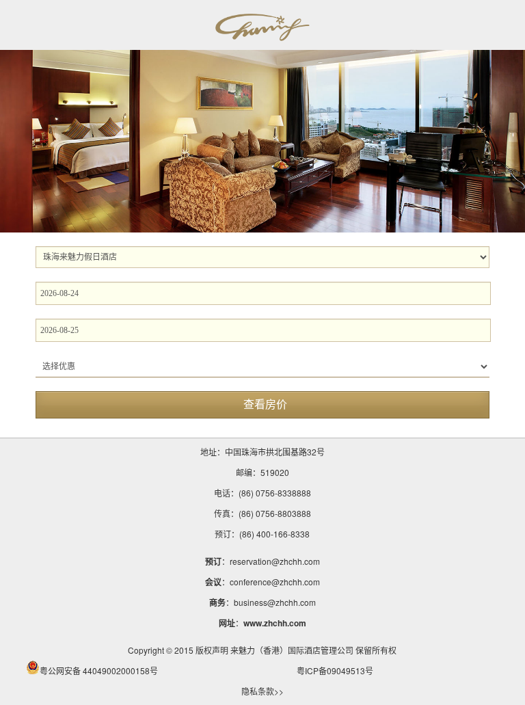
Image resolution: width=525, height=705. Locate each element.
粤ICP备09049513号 (335, 670)
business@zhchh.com (275, 602)
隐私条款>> (262, 691)
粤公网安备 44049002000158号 (99, 670)
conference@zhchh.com (275, 581)
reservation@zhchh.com (275, 561)
